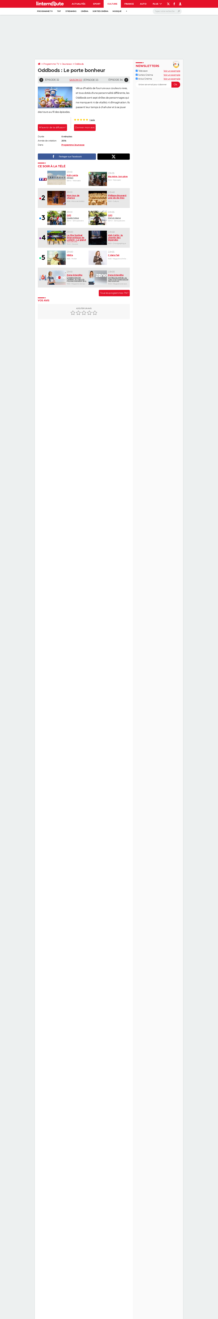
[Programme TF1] (42, 179)
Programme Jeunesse (73, 145)
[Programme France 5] (42, 258)
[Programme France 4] (42, 238)
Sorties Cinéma (145, 74)
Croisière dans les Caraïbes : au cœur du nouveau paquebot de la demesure (76, 278)
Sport (97, 4)
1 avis (92, 120)
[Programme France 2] (42, 198)
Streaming (71, 11)
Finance (129, 4)
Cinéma (84, 11)
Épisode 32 (52, 79)
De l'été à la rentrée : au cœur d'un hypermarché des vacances (118, 278)
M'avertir (52, 127)
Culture (112, 4)
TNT (59, 11)
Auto (143, 4)
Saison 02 (75, 80)
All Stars (72, 176)
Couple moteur (73, 216)
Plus (156, 4)
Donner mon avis (84, 127)
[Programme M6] (42, 278)
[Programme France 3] (42, 218)
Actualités (78, 4)
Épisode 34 (115, 79)
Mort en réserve (114, 216)
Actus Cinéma (145, 78)
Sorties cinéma (100, 11)
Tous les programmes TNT (114, 293)
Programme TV (44, 11)
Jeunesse (67, 64)
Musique (117, 11)
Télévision (143, 71)
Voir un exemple (172, 71)
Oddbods (79, 64)
